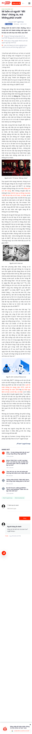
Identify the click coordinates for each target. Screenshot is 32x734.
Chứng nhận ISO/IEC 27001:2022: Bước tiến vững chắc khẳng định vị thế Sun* (18, 480)
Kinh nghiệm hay (7, 9)
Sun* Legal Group (19, 22)
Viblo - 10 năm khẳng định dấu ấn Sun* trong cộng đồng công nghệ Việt (18, 453)
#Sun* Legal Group (7, 498)
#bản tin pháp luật (19, 498)
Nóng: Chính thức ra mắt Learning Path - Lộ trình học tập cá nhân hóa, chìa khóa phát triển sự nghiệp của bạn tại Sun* (17, 463)
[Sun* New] (6, 3)
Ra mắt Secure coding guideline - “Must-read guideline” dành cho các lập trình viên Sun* (17, 489)
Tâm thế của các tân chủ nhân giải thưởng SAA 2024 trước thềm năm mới (18, 472)
